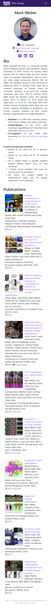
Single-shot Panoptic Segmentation (31, 499)
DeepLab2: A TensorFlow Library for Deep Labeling (33, 422)
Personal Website (27, 51)
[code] (18, 411)
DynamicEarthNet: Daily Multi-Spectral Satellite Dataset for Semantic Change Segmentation (34, 328)
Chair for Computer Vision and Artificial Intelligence (23, 601)
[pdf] (9, 229)
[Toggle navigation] (45, 3)
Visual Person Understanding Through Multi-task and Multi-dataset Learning (33, 567)
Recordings (28, 131)
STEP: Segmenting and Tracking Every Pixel (33, 375)
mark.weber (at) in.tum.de (27, 48)
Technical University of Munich (25, 603)
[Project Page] (20, 364)
